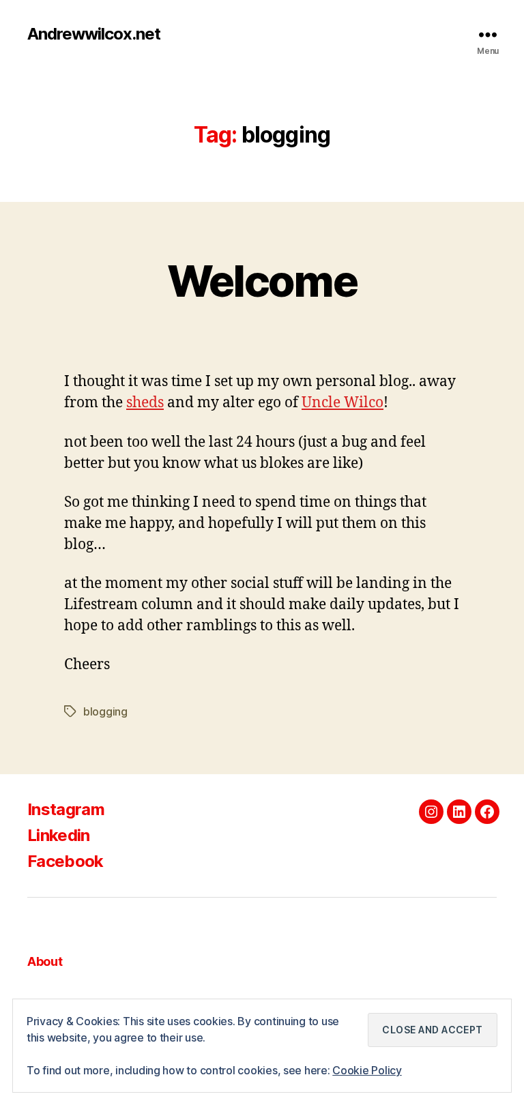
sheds (145, 403)
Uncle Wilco (342, 403)
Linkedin (58, 835)
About (45, 961)
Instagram (65, 809)
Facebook (65, 861)
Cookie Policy (367, 1070)
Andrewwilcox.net (93, 34)
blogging (105, 711)
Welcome (262, 280)
